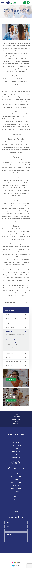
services (8, 314)
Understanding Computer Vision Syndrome (16, 335)
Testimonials (16, 421)
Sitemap (28, 556)
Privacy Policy (22, 556)
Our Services (16, 419)
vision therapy (10, 353)
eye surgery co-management (13, 318)
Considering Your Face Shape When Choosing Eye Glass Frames (16, 341)
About (16, 414)
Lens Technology (12, 347)
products (8, 357)
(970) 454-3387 (16, 451)
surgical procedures (11, 323)
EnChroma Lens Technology (15, 344)
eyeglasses (9, 331)
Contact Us (11, 400)
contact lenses (10, 327)
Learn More (11, 379)
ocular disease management (13, 361)
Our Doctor (16, 416)
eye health (9, 365)
